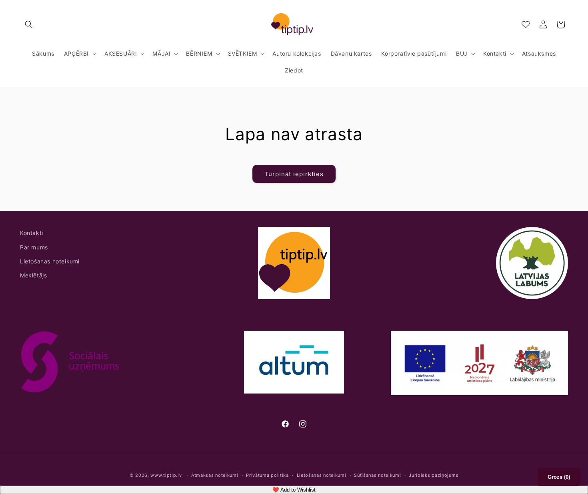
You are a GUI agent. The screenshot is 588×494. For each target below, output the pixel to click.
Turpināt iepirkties (294, 174)
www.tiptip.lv (166, 475)
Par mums (34, 247)
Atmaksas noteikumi (214, 475)
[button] (29, 24)
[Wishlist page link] (526, 24)
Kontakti (31, 232)
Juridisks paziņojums (433, 475)
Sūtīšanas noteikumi (377, 475)
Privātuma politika (267, 475)
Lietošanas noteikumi (50, 261)
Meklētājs (33, 275)
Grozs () (559, 477)
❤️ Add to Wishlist (294, 490)
